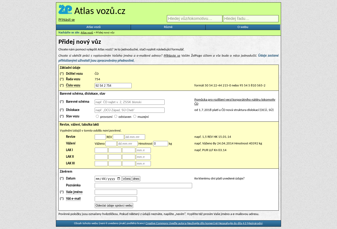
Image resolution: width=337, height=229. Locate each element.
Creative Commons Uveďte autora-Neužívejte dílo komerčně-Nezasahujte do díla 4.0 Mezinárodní (204, 223)
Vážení (70, 143)
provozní (106, 117)
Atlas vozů (93, 27)
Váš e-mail (73, 199)
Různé (168, 27)
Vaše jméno (74, 192)
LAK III (70, 163)
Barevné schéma (77, 102)
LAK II (70, 157)
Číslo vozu (73, 85)
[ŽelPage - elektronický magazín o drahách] (65, 12)
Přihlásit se (66, 20)
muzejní (143, 117)
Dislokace (73, 110)
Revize (70, 137)
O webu (243, 27)
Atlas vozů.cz (99, 12)
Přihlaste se (172, 56)
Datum (70, 178)
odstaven (125, 117)
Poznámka (73, 185)
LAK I (69, 150)
